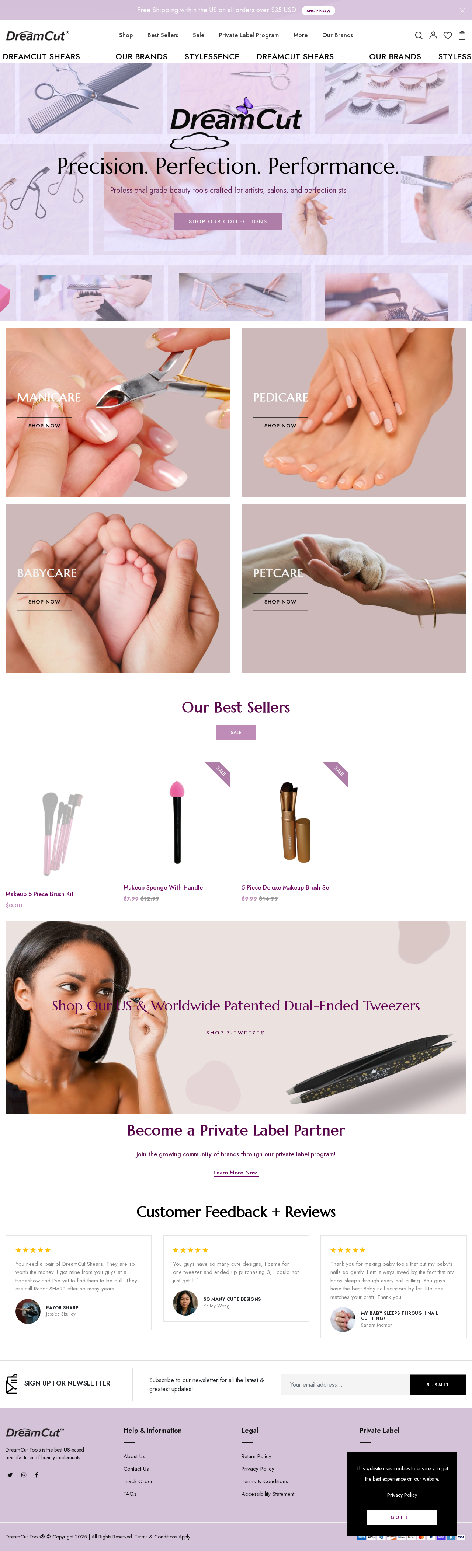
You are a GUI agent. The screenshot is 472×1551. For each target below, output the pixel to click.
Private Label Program (249, 35)
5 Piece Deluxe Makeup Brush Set (286, 887)
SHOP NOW (44, 425)
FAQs (130, 1494)
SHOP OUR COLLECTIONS (228, 221)
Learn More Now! (236, 1173)
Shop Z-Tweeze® (236, 1032)
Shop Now (318, 11)
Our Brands (337, 35)
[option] (236, 192)
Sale (198, 35)
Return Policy (256, 1456)
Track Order (138, 1481)
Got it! (402, 1517)
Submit (438, 1384)
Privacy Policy (258, 1469)
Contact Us (136, 1469)
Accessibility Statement (268, 1494)
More (301, 35)
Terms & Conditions (265, 1481)
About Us (134, 1456)
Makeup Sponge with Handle (163, 887)
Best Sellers (163, 35)
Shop (126, 35)
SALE (236, 732)
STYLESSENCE (180, 56)
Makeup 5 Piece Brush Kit (40, 894)
